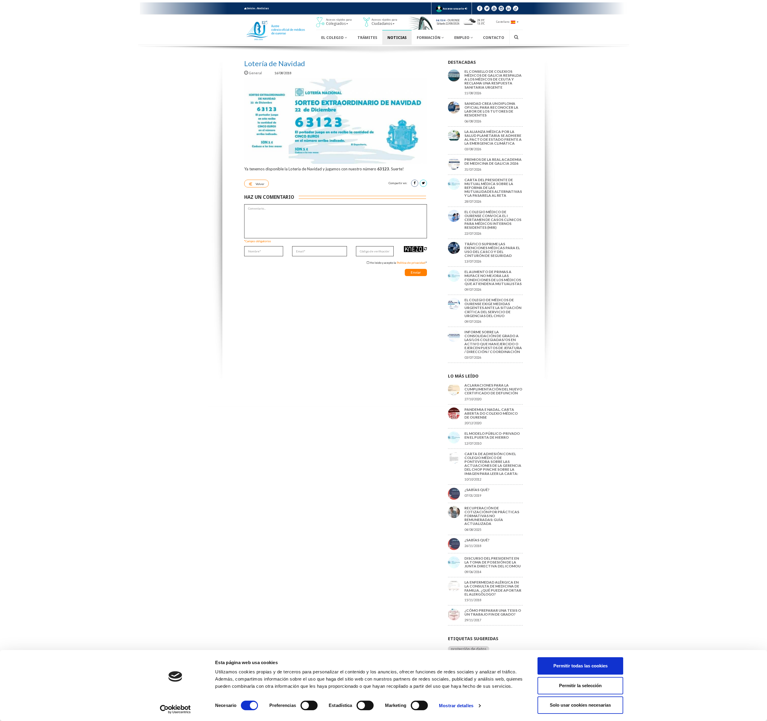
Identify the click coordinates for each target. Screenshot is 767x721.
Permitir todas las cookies (580, 665)
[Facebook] (479, 8)
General (255, 73)
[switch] (309, 705)
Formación (429, 37)
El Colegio (333, 37)
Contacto (493, 37)
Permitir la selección (580, 685)
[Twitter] (487, 8)
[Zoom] (335, 120)
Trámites (367, 37)
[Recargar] (425, 248)
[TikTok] (515, 8)
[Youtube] (494, 8)
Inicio (251, 8)
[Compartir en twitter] (423, 183)
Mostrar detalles (456, 705)
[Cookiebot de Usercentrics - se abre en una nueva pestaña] (175, 709)
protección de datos (468, 648)
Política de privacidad (411, 262)
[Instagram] (501, 8)
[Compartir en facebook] (414, 183)
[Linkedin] (508, 8)
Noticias (263, 8)
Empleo (462, 37)
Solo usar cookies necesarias (580, 705)
